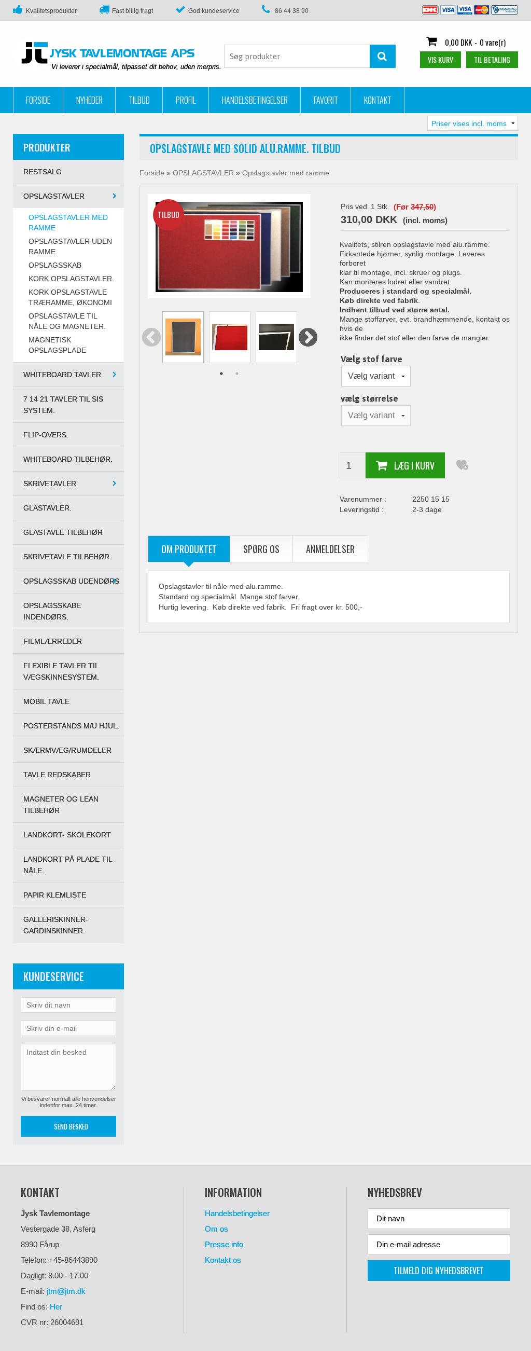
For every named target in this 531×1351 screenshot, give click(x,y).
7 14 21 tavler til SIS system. (63, 405)
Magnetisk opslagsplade (57, 345)
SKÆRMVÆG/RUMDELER (67, 750)
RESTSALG (42, 172)
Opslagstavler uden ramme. (70, 246)
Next (308, 338)
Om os (216, 1228)
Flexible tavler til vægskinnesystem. (61, 671)
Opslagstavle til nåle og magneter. (67, 321)
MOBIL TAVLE (46, 701)
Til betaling (492, 59)
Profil (186, 100)
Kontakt (378, 100)
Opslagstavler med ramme (68, 222)
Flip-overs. (45, 435)
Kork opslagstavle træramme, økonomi (70, 297)
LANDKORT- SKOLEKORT (67, 835)
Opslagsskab (55, 265)
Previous (151, 338)
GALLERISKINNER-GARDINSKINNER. (55, 925)
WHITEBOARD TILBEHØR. (68, 459)
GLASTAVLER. (47, 508)
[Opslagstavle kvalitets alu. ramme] (229, 246)
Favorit (326, 100)
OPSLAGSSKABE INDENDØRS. (52, 611)
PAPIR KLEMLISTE (54, 895)
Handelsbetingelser (255, 100)
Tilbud (139, 100)
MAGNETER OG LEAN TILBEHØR (61, 805)
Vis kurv (440, 59)
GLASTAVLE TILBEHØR (63, 532)
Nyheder (89, 100)
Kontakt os (223, 1260)
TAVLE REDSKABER (57, 774)
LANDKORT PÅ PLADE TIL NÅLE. (67, 865)
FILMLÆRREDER (52, 641)
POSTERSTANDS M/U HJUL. (71, 726)
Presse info (224, 1244)
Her (56, 1306)
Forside (38, 100)
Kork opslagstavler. (71, 278)
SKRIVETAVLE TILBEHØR (66, 557)
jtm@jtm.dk (66, 1291)
